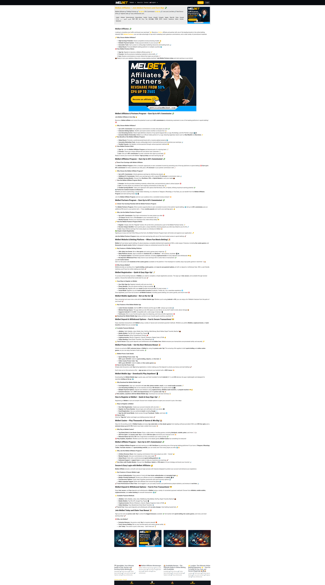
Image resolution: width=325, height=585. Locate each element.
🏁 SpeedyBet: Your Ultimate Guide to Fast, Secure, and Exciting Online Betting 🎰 (124, 567)
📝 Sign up (152, 582)
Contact (146, 2)
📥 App (172, 582)
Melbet (132, 2)
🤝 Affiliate (192, 582)
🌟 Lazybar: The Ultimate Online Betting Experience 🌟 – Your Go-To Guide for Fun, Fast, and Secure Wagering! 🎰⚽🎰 (199, 568)
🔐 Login (131, 582)
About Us (140, 2)
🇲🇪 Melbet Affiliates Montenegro (150, 565)
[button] (120, 580)
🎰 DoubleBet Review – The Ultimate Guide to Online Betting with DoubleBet (175, 567)
